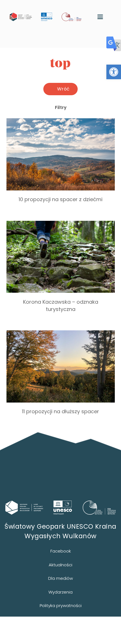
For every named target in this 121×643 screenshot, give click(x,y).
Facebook (60, 551)
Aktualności (60, 565)
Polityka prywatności (61, 605)
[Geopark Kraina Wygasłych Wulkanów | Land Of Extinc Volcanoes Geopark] (21, 17)
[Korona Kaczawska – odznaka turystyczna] (60, 272)
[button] (113, 72)
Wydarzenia (60, 592)
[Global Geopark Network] (99, 508)
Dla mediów (60, 578)
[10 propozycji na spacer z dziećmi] (60, 166)
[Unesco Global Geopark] (62, 508)
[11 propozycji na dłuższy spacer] (60, 378)
